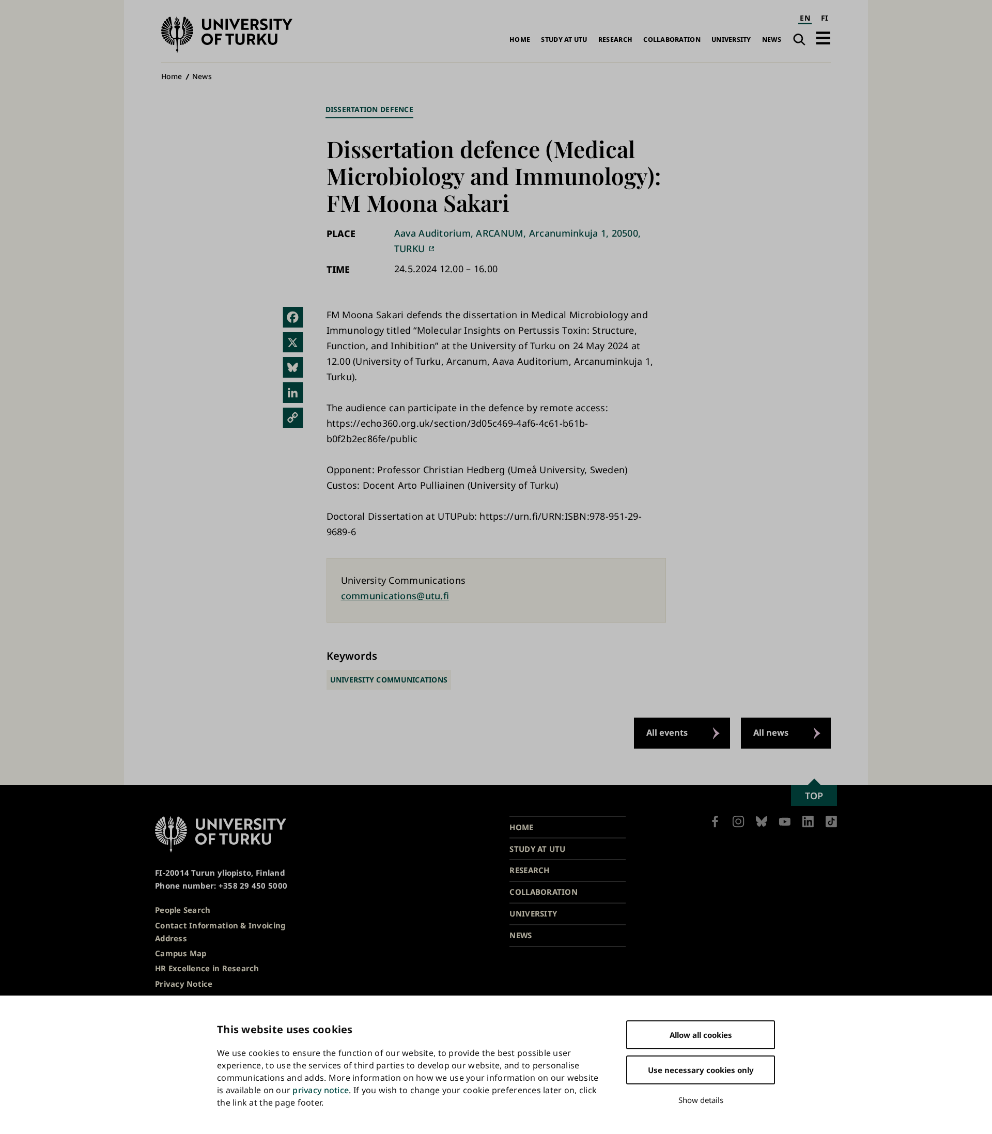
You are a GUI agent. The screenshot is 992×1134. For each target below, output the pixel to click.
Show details (700, 1100)
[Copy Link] (293, 418)
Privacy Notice (184, 983)
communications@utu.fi (395, 595)
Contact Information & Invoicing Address (220, 931)
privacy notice (320, 1090)
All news (770, 732)
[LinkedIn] (293, 392)
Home (519, 39)
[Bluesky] (293, 367)
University (731, 39)
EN (805, 18)
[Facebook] (293, 317)
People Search (183, 910)
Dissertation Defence (369, 109)
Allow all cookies (701, 1035)
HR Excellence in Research (207, 968)
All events (667, 732)
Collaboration (672, 39)
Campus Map (181, 953)
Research (615, 39)
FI (824, 18)
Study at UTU (564, 39)
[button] (823, 38)
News (771, 39)
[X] (293, 342)
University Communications (389, 680)
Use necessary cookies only (701, 1070)
